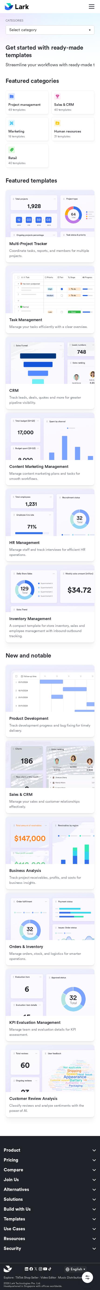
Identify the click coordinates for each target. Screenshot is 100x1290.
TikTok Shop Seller (27, 1277)
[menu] (50, 1199)
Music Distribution (70, 1277)
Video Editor (48, 1277)
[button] (50, 30)
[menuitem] (50, 1150)
